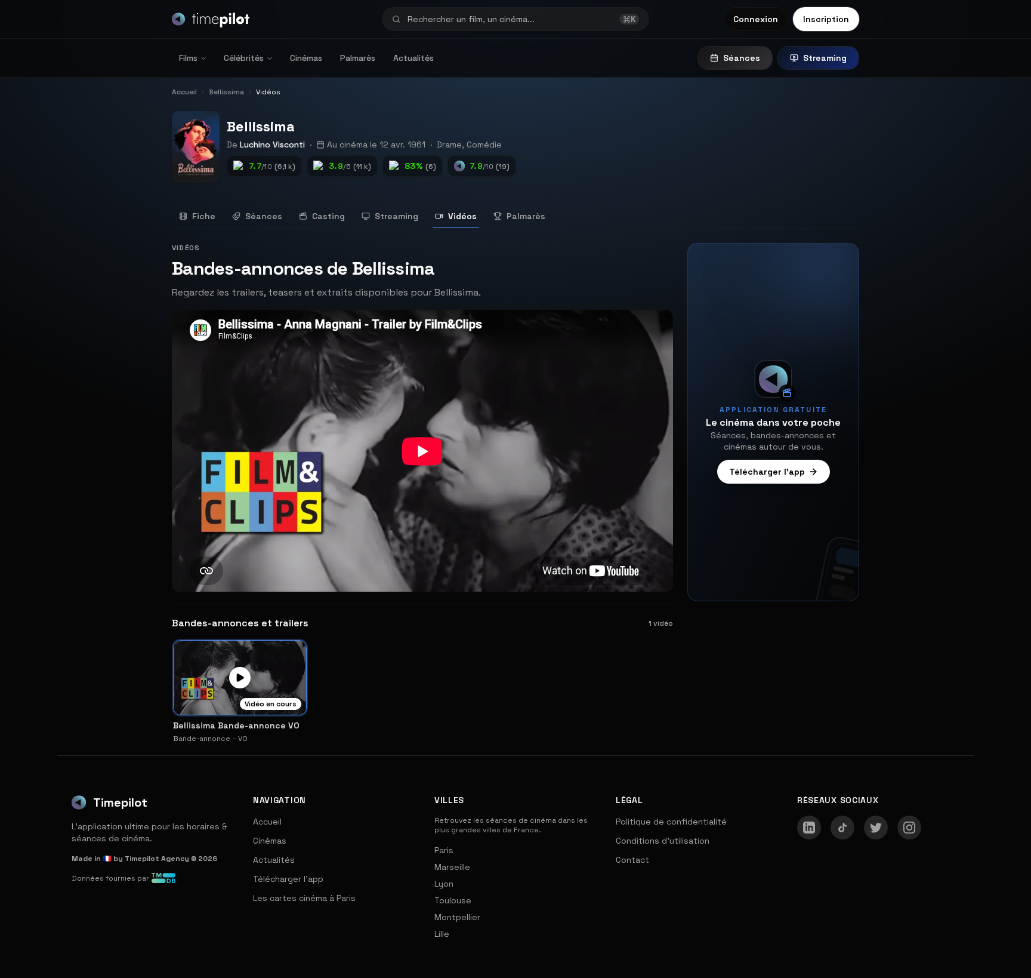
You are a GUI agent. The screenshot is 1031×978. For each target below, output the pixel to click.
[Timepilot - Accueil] (210, 19)
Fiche (203, 216)
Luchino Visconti (272, 144)
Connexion (755, 19)
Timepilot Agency (157, 858)
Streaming (825, 58)
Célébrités (244, 58)
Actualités (413, 58)
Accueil (267, 821)
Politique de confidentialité (671, 821)
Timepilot (120, 802)
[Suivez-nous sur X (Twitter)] (876, 827)
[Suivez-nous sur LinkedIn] (809, 827)
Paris (443, 850)
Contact (632, 859)
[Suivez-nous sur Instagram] (909, 827)
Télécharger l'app (767, 471)
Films (188, 58)
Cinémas (306, 58)
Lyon (443, 883)
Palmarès (357, 58)
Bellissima (261, 126)
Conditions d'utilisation (662, 840)
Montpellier (457, 917)
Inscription (826, 19)
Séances (741, 58)
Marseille (452, 867)
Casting (328, 216)
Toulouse (452, 900)
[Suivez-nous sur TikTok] (842, 827)
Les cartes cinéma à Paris (304, 898)
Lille (441, 933)
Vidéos (462, 216)
